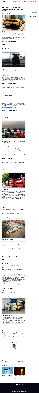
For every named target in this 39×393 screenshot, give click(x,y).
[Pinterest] (4, 13)
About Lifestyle (4, 378)
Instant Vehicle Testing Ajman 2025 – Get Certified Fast (13, 327)
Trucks (4, 114)
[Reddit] (7, 13)
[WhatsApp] (12, 13)
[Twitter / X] (21, 384)
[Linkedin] (22, 384)
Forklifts (4, 292)
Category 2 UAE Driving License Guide (10, 107)
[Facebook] (2, 13)
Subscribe (34, 12)
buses (6, 114)
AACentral (3, 1)
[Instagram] (17, 384)
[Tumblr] (9, 13)
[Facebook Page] (16, 384)
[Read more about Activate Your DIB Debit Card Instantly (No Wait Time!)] (7, 370)
